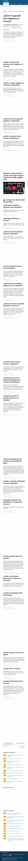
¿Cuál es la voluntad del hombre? (14, 826)
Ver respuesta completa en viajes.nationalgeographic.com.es (13, 573)
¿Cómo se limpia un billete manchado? (15, 773)
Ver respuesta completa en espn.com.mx (10, 392)
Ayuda (23, 854)
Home (4, 11)
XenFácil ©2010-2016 (10, 858)
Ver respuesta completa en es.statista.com (10, 280)
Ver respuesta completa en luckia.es (9, 512)
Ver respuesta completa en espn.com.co (10, 215)
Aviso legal (10, 854)
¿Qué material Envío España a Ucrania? (15, 828)
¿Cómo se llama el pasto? (12, 778)
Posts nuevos (4, 6)
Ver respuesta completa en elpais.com (9, 665)
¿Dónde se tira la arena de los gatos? (15, 764)
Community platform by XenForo (12, 857)
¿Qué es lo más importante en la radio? (15, 770)
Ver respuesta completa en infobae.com (10, 478)
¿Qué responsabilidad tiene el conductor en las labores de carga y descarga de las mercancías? (15, 840)
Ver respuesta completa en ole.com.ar (9, 698)
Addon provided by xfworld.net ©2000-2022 (9, 859)
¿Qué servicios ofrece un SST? (13, 831)
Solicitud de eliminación (8, 39)
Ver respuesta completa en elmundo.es (10, 228)
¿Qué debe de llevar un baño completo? (15, 836)
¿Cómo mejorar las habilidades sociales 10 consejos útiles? (16, 821)
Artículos (10, 11)
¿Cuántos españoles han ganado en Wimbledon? (14, 776)
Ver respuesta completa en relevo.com (9, 133)
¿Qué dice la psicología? (22, 746)
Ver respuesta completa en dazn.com (9, 243)
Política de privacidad (17, 854)
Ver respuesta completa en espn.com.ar (10, 374)
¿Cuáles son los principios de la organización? (13, 762)
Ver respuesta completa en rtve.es (9, 96)
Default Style (5, 852)
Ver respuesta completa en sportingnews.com (11, 150)
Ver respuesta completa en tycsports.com (10, 79)
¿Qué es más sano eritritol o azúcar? (14, 823)
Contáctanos (4, 854)
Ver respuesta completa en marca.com (9, 41)
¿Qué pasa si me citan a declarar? (14, 758)
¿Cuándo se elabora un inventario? (14, 833)
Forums (6, 3)
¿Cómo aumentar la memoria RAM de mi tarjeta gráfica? (15, 817)
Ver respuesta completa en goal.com (9, 300)
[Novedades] (25, 3)
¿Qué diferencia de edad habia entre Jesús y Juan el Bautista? (14, 814)
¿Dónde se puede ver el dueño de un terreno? (14, 782)
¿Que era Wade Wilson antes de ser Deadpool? (14, 756)
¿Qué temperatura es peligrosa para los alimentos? (15, 767)
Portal (8, 855)
